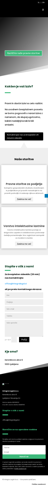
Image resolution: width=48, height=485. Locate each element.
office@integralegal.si (16, 283)
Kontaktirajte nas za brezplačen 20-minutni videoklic (23, 136)
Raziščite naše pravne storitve (23, 53)
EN (43, 2)
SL (39, 2)
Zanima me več (24, 199)
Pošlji (24, 339)
